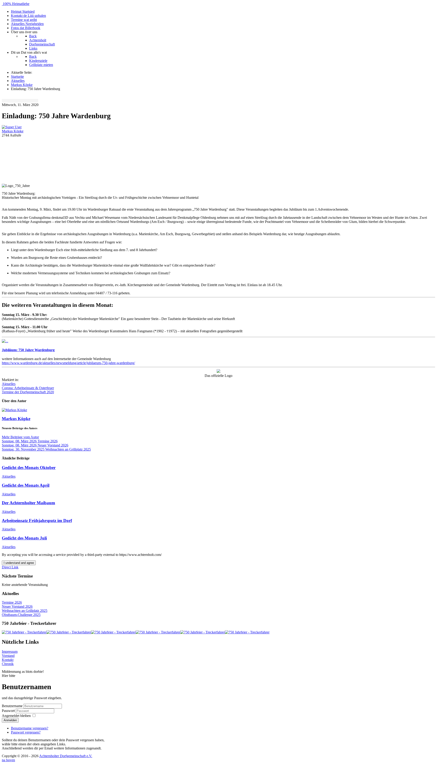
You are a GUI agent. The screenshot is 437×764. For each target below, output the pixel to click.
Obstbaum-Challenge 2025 (21, 615)
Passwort (9, 711)
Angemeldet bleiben (16, 716)
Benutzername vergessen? (29, 728)
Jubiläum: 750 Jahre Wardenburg (28, 350)
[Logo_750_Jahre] (218, 160)
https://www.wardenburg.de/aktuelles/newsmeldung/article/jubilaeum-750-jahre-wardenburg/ (68, 363)
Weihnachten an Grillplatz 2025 (24, 611)
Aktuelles (8, 384)
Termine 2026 (12, 602)
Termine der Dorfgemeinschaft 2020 (28, 392)
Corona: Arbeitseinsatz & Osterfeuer (28, 388)
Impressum (10, 651)
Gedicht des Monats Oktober (29, 467)
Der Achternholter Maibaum (28, 502)
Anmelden (10, 720)
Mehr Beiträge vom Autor (20, 437)
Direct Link (10, 567)
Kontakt (7, 660)
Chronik (8, 664)
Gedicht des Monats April (25, 485)
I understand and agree (19, 563)
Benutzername (12, 706)
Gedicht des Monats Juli (24, 538)
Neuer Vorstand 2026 (17, 606)
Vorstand (8, 656)
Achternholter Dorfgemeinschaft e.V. (65, 756)
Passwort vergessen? (26, 732)
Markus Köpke (12, 131)
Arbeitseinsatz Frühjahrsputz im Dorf (37, 520)
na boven (8, 760)
